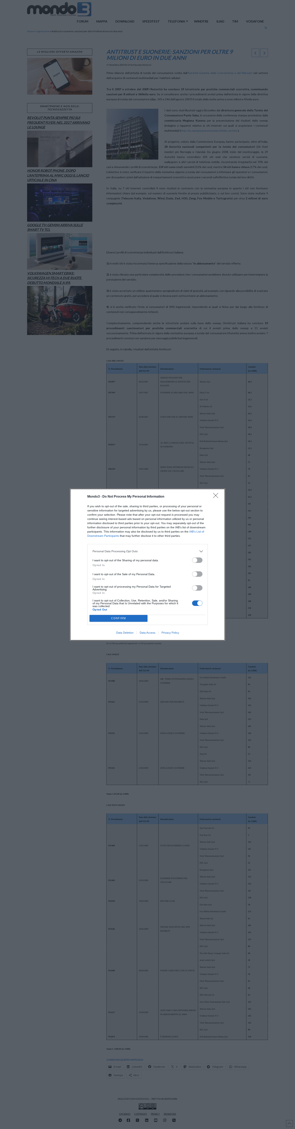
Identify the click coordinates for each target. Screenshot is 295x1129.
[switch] (197, 560)
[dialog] (147, 564)
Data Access (147, 632)
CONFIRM (118, 618)
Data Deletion (124, 632)
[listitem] (147, 551)
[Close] (217, 497)
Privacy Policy (170, 632)
